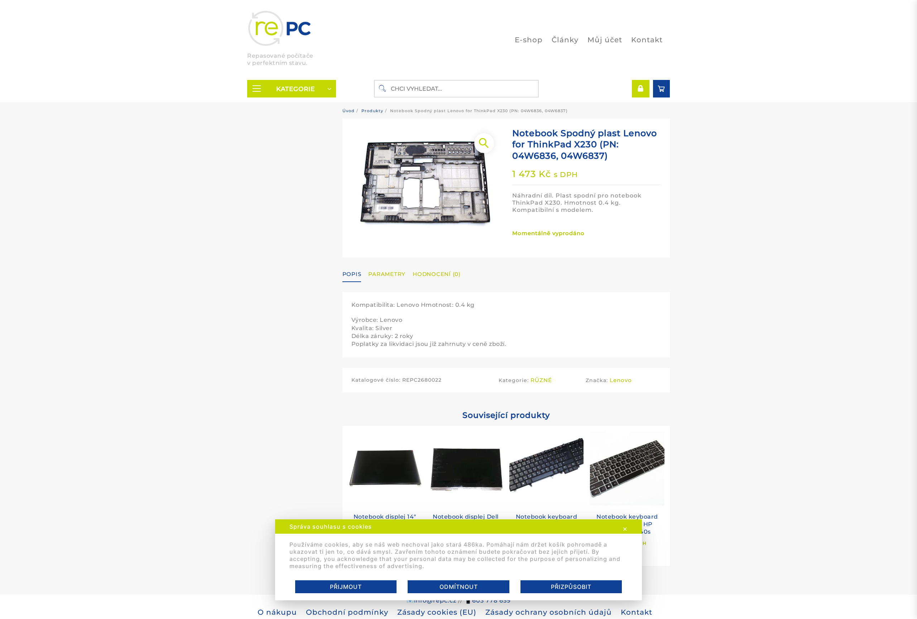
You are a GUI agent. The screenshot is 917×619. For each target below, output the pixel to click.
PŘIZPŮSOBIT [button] (571, 586)
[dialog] (458, 559)
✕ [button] (625, 529)
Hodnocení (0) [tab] (437, 274)
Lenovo (621, 380)
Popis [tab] (351, 274)
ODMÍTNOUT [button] (459, 586)
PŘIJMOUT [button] (346, 586)
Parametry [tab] (386, 274)
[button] (484, 143)
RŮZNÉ (541, 380)
